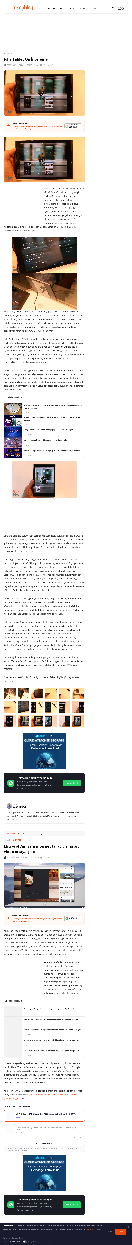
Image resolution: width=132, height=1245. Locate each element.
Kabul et (121, 1232)
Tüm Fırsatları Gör (43, 1143)
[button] (10, 693)
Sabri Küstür (12, 65)
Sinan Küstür (12, 857)
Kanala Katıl (72, 783)
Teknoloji (16, 840)
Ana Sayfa (7, 53)
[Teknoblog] (22, 8)
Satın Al (19, 1117)
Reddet (109, 1232)
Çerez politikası (17, 1238)
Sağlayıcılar (90, 1229)
